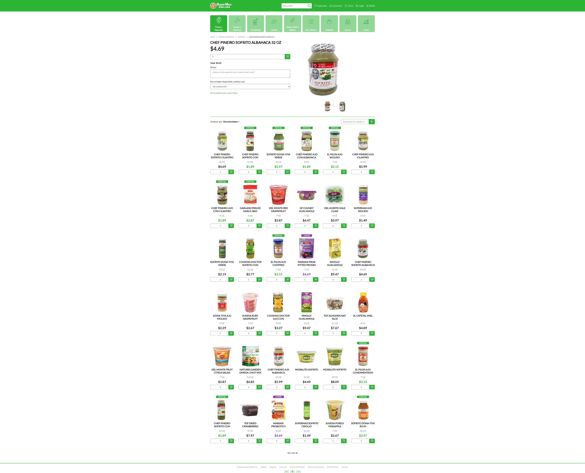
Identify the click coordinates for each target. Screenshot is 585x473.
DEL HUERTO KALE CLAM (334, 209)
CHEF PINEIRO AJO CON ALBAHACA (306, 156)
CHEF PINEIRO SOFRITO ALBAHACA (363, 263)
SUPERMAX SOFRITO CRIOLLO (306, 425)
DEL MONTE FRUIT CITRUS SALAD (222, 371)
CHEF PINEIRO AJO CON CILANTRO (222, 209)
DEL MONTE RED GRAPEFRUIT (278, 209)
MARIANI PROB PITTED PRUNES (307, 263)
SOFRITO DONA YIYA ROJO (363, 425)
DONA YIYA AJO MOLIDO (222, 317)
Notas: (213, 67)
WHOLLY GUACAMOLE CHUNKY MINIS (307, 318)
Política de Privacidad (297, 467)
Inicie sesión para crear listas (223, 93)
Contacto (345, 467)
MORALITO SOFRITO (306, 369)
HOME (212, 37)
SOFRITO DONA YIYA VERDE (278, 156)
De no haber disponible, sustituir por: (227, 81)
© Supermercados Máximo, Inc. (247, 467)
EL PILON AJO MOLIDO (334, 156)
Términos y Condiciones (316, 467)
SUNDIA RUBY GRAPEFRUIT (250, 317)
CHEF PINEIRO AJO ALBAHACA (278, 371)
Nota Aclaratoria (333, 467)
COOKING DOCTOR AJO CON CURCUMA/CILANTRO (279, 318)
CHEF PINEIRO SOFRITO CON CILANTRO (250, 157)
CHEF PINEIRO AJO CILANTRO (363, 156)
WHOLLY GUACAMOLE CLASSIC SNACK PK (335, 264)
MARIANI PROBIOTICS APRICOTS (278, 426)
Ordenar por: (224, 121)
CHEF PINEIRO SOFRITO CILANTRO (222, 156)
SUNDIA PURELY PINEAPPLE (335, 425)
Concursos (283, 467)
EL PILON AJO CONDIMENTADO (363, 371)
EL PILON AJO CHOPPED (278, 263)
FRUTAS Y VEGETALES (226, 37)
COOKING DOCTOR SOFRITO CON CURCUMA (250, 264)
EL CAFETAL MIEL (363, 315)
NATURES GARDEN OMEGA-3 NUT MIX (250, 371)
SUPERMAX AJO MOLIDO (363, 209)
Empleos (264, 467)
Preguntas (272, 467)
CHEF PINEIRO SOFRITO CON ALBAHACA (222, 426)
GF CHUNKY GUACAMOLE (306, 209)
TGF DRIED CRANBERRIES (250, 425)
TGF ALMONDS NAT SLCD (335, 317)
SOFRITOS (241, 37)
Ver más (291, 452)
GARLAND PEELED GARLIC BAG (250, 209)
